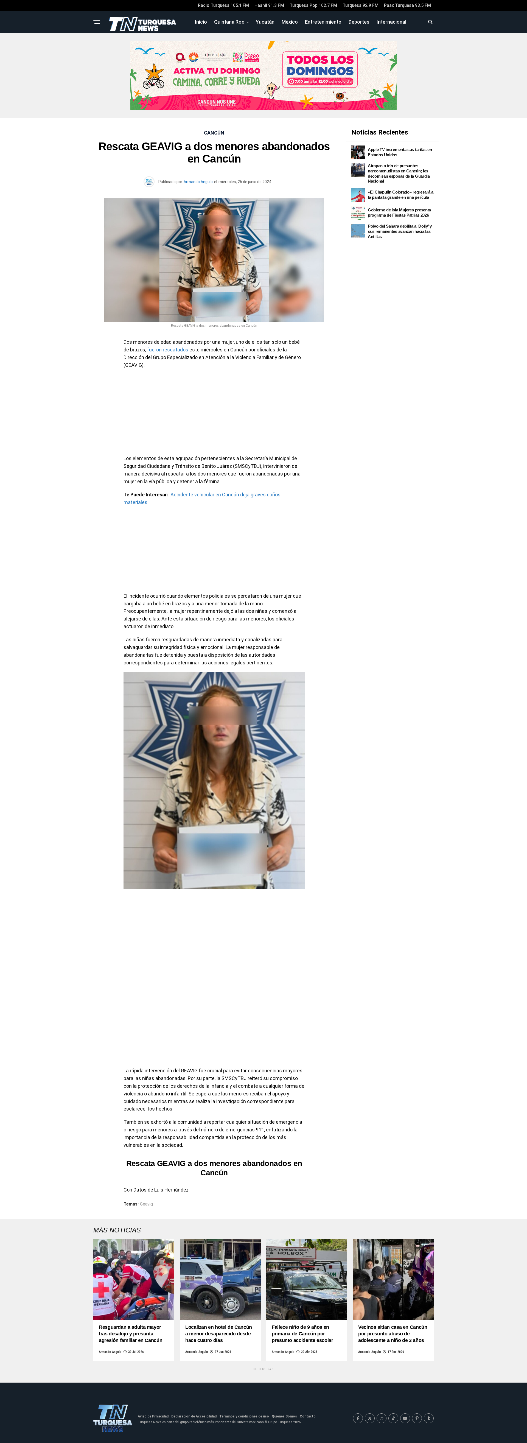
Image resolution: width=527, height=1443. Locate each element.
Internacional (391, 22)
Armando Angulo (198, 182)
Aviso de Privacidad (153, 1416)
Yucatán (265, 22)
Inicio (201, 22)
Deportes (359, 22)
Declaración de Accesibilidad (194, 1416)
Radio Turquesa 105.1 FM (223, 5)
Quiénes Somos (284, 1416)
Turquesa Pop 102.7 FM (313, 5)
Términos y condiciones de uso (244, 1416)
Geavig (146, 1204)
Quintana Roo (229, 22)
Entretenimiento (323, 22)
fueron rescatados (167, 350)
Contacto (308, 1416)
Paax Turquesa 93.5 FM (407, 5)
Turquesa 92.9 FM (361, 5)
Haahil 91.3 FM (269, 5)
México (290, 22)
